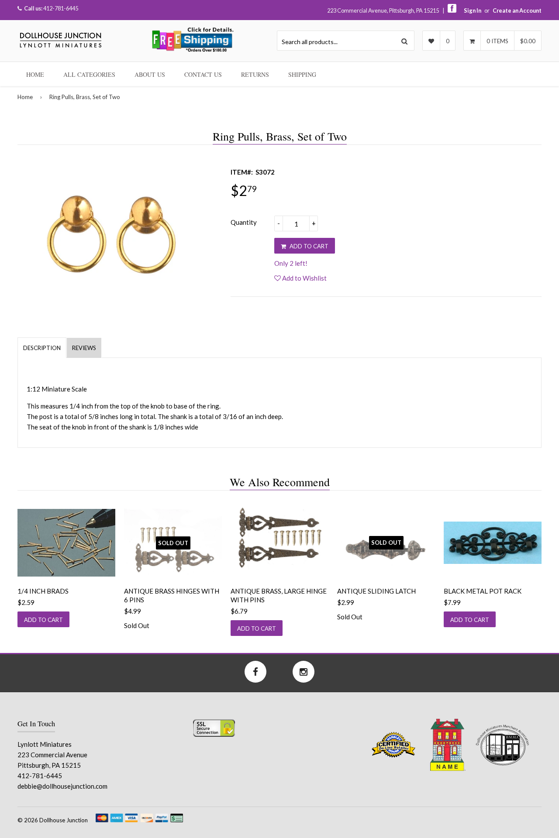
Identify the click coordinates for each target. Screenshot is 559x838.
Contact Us (203, 74)
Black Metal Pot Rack (482, 591)
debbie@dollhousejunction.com (62, 786)
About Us (150, 74)
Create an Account (517, 10)
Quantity (244, 222)
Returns (255, 74)
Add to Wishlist (304, 278)
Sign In (472, 10)
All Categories (89, 74)
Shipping (302, 74)
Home (35, 74)
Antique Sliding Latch (376, 591)
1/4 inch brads (43, 591)
